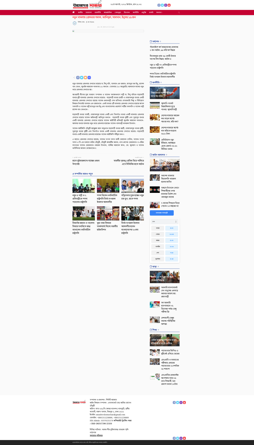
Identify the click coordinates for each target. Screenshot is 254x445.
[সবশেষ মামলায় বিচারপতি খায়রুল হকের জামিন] (155, 177)
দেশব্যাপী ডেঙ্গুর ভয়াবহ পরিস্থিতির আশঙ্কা (168, 321)
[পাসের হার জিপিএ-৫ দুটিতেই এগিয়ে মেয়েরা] (155, 352)
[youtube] (184, 438)
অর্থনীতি (136, 12)
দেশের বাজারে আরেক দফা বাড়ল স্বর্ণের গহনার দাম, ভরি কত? (170, 118)
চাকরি (151, 12)
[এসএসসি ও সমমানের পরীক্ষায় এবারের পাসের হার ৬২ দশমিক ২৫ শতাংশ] (155, 361)
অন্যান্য (158, 12)
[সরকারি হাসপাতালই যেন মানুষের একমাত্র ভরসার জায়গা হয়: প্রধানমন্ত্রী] (155, 289)
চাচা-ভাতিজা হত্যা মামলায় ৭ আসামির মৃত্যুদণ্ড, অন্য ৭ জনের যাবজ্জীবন (164, 165)
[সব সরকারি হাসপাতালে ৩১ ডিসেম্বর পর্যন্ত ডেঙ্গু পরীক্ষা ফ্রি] (155, 304)
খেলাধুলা (118, 12)
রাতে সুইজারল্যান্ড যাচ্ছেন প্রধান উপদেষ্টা (86, 162)
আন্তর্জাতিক (108, 12)
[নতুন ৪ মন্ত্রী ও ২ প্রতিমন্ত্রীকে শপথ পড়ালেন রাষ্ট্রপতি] (83, 186)
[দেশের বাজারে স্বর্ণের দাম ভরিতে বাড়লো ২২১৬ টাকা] (155, 129)
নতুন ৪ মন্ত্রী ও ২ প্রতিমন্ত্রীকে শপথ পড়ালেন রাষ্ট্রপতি (79, 199)
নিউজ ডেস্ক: (81, 22)
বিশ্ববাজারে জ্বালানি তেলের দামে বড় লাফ (162, 94)
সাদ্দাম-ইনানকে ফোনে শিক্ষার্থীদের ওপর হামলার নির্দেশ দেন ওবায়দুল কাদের (170, 192)
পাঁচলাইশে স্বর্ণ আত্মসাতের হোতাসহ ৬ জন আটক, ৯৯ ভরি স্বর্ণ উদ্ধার (164, 48)
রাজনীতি (98, 12)
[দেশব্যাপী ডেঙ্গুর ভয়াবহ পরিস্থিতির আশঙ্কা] (155, 319)
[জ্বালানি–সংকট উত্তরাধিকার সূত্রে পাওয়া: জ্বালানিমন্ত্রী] (155, 105)
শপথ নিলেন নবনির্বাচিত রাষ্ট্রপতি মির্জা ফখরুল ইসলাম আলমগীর (107, 199)
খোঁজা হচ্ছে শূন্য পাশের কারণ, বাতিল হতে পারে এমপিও (164, 341)
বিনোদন (127, 12)
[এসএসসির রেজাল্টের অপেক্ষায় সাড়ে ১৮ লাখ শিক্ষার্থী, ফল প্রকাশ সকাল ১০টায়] (155, 377)
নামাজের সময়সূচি (162, 213)
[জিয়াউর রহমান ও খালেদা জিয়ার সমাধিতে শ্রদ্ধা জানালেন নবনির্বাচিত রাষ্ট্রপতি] (83, 213)
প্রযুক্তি (144, 12)
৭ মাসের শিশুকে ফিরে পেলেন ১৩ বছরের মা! (170, 204)
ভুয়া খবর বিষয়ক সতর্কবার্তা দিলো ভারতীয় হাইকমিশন (107, 226)
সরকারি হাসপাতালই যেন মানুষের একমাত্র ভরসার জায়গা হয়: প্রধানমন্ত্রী (169, 292)
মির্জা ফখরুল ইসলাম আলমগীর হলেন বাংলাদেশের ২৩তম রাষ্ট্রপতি (130, 228)
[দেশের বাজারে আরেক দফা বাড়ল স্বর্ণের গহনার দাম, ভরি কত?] (155, 117)
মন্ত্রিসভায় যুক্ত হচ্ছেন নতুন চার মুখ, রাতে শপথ (132, 197)
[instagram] (180, 438)
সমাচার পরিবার (96, 435)
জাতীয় (80, 12)
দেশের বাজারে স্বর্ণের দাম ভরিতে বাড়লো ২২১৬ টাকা (169, 131)
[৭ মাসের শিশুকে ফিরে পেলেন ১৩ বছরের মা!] (155, 205)
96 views (91, 22)
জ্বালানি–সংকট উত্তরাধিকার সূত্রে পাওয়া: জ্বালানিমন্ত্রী (169, 106)
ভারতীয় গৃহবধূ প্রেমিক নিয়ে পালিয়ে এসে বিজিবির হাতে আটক (129, 162)
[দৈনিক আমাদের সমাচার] (79, 402)
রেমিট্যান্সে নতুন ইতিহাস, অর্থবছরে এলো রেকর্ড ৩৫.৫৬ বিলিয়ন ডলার (169, 144)
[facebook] (174, 438)
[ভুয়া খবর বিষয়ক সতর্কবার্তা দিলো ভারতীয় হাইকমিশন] (108, 213)
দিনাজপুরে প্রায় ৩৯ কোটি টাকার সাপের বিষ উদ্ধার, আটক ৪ (163, 57)
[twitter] (177, 438)
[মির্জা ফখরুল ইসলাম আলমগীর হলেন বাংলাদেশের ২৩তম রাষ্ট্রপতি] (132, 213)
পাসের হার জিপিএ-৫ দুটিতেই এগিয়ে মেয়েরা (170, 352)
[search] (179, 12)
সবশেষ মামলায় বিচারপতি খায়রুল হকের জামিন (168, 179)
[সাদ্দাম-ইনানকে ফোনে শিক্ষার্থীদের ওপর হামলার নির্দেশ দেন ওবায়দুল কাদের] (155, 189)
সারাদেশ (89, 12)
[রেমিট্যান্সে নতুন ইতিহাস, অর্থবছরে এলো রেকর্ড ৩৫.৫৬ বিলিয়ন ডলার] (155, 141)
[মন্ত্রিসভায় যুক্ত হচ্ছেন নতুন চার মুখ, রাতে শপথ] (132, 186)
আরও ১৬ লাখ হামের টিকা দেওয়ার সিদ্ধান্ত (162, 278)
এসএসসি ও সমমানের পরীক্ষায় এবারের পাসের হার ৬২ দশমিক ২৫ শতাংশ (170, 364)
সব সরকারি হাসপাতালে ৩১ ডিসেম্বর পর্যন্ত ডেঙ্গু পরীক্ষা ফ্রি (169, 307)
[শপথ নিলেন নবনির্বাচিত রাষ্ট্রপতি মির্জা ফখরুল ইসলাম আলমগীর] (108, 186)
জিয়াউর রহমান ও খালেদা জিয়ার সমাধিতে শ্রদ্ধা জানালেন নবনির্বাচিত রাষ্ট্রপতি (83, 228)
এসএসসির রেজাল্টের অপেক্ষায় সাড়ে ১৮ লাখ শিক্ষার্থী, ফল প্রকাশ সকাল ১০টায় (169, 379)
